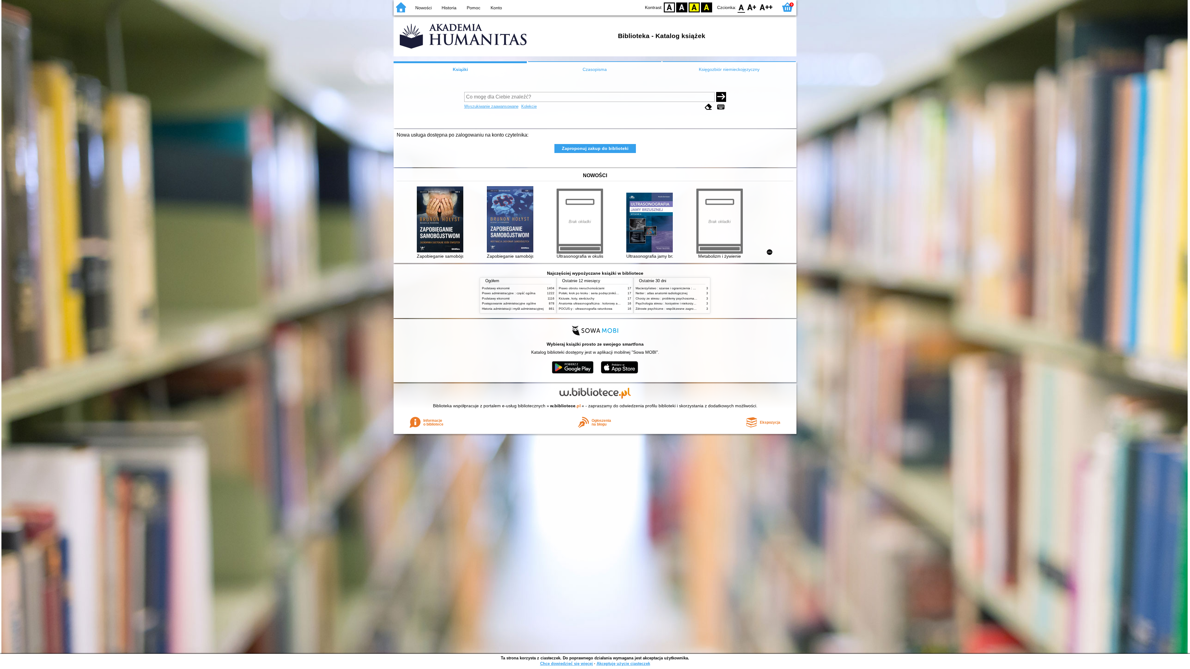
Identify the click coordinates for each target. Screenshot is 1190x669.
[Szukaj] (721, 97)
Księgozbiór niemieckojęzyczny (729, 69)
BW (682, 7)
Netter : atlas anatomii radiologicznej (661, 293)
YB (694, 7)
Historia (449, 7)
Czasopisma (595, 69)
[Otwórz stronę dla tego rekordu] (441, 220)
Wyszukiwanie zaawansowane (491, 106)
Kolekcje (529, 106)
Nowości (423, 7)
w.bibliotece (565, 405)
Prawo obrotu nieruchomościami (581, 288)
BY (706, 7)
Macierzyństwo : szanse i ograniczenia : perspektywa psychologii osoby (686, 288)
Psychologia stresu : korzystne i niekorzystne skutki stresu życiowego (685, 303)
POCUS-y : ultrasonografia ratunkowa (585, 308)
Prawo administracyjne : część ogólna (509, 293)
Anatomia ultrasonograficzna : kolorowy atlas (591, 303)
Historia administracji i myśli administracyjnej (513, 308)
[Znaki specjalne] (721, 107)
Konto (496, 7)
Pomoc (473, 7)
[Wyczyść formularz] (708, 107)
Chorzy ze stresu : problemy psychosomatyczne (669, 298)
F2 (766, 7)
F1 (752, 7)
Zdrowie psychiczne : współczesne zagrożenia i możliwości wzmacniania (687, 308)
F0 (741, 7)
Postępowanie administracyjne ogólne (509, 303)
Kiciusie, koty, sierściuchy (576, 298)
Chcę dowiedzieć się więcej (566, 663)
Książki (460, 69)
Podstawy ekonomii (495, 288)
